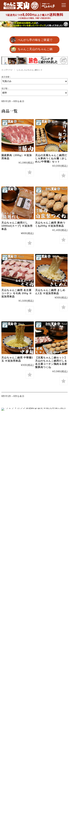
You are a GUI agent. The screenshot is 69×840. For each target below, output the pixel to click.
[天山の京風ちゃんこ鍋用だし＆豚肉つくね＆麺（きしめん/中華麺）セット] (51, 135)
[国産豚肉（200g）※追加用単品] (17, 135)
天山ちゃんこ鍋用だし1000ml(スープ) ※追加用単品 (17, 225)
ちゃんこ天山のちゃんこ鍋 (35, 49)
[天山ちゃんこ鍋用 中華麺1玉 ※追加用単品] (17, 337)
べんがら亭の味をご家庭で (35, 39)
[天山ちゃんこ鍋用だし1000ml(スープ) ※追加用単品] (17, 203)
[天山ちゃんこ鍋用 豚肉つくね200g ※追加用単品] (51, 203)
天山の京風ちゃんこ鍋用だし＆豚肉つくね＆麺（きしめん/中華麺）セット (51, 158)
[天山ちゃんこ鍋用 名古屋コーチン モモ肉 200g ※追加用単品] (17, 270)
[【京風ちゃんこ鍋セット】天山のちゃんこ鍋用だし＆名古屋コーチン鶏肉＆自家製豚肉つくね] (51, 337)
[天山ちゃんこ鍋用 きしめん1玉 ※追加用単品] (51, 270)
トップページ (7, 70)
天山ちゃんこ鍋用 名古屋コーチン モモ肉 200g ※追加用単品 (16, 293)
